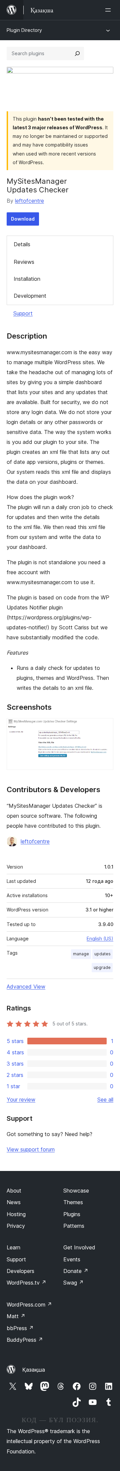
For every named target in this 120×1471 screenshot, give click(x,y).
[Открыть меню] (109, 10)
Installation (27, 278)
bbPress (20, 1328)
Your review (21, 1099)
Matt (16, 1316)
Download (23, 219)
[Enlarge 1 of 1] (104, 727)
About (14, 1190)
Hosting (16, 1214)
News (14, 1202)
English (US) (100, 938)
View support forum (31, 1149)
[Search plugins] (77, 53)
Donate (75, 1271)
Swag (73, 1282)
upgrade (102, 967)
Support (23, 313)
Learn (13, 1247)
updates (102, 953)
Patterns (73, 1225)
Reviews (24, 262)
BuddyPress (25, 1339)
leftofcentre (29, 200)
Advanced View (26, 986)
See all (105, 1099)
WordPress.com (29, 1304)
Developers (20, 1271)
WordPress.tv (26, 1282)
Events (71, 1259)
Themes (73, 1202)
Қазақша (33, 1369)
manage (81, 953)
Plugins (71, 1214)
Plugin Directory (24, 30)
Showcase (76, 1190)
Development (30, 295)
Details (22, 244)
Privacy (16, 1225)
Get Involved (79, 1247)
